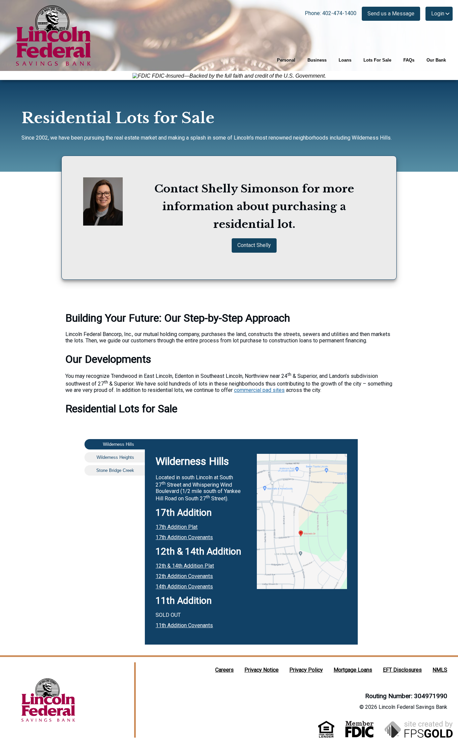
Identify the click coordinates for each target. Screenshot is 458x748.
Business (317, 60)
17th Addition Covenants (184, 537)
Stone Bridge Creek (115, 470)
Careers (224, 670)
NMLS (440, 670)
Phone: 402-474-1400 (330, 13)
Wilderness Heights (115, 457)
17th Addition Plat (176, 527)
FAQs (408, 60)
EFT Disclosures (402, 670)
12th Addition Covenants (184, 576)
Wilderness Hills (118, 444)
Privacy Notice (261, 670)
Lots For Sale (377, 60)
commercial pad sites (259, 390)
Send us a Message (390, 13)
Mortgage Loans (353, 670)
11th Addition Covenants (184, 625)
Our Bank (436, 60)
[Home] (53, 35)
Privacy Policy (306, 670)
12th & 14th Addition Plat (185, 566)
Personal (286, 60)
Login (437, 13)
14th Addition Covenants (184, 586)
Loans (345, 60)
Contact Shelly (254, 245)
